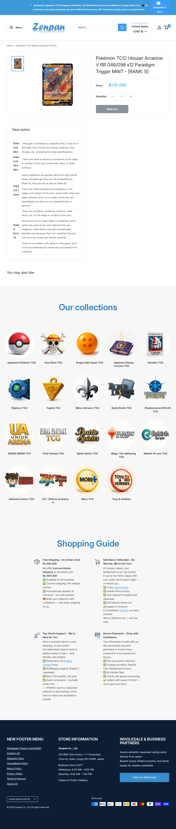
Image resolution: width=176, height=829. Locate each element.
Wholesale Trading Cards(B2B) (24, 748)
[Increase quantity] (130, 96)
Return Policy (14, 768)
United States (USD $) (19, 799)
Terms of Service (16, 778)
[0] (166, 27)
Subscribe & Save (159, 9)
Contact (124, 610)
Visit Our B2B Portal (144, 777)
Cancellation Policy (17, 763)
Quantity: (101, 96)
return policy (121, 587)
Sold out (112, 109)
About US (12, 783)
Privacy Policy (15, 773)
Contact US (13, 753)
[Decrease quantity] (112, 96)
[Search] (122, 27)
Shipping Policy (15, 758)
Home (10, 45)
